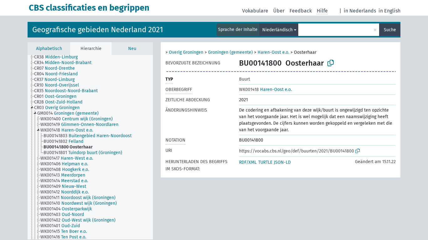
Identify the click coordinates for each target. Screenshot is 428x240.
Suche (390, 29)
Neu (132, 48)
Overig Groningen (186, 52)
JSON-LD (282, 162)
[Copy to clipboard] (330, 63)
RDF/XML (248, 162)
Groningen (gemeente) (230, 52)
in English (389, 11)
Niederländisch (277, 29)
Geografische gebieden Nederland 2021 (97, 29)
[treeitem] (58, 57)
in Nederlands (360, 11)
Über (278, 11)
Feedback (301, 11)
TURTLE (265, 162)
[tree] (90, 147)
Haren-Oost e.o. (273, 52)
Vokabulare (255, 11)
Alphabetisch (49, 48)
